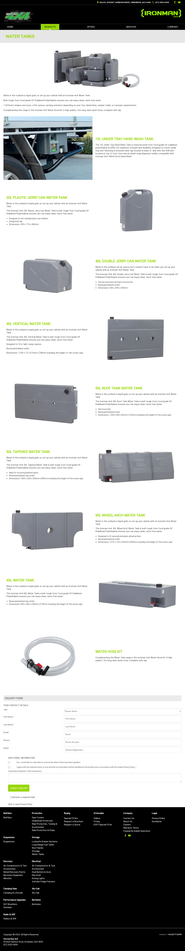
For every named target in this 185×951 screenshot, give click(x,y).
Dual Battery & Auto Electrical (41, 873)
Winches (7, 878)
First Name (8, 717)
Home (10, 26)
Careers (127, 824)
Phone (6, 740)
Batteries (36, 904)
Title (5, 710)
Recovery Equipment (13, 875)
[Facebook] (174, 2)
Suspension (9, 841)
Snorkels (7, 907)
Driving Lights (38, 878)
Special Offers (71, 818)
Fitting (97, 821)
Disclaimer (157, 821)
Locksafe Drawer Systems (44, 841)
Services (131, 26)
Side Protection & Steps (43, 830)
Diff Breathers (10, 904)
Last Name (8, 724)
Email (6, 732)
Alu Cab (35, 892)
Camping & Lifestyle (13, 892)
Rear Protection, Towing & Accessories (44, 825)
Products (50, 26)
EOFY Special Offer (103, 824)
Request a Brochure (73, 821)
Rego (6, 748)
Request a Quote (72, 824)
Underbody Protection (42, 820)
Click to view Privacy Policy (20, 804)
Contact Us (128, 818)
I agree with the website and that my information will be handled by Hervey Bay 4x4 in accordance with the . (76, 767)
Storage (36, 851)
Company (173, 26)
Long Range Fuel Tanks (43, 844)
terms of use (42, 767)
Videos (97, 818)
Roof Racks (37, 847)
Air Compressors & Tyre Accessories (15, 867)
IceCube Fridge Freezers (43, 881)
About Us (127, 821)
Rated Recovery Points (14, 872)
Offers (91, 26)
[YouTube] (179, 2)
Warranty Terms (131, 827)
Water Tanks (38, 854)
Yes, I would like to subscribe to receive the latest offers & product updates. (48, 762)
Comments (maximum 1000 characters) (25, 771)
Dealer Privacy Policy (126, 767)
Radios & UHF (9, 918)
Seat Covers (38, 817)
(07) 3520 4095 (162, 2)
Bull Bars (7, 817)
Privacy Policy (158, 818)
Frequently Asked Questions (136, 831)
